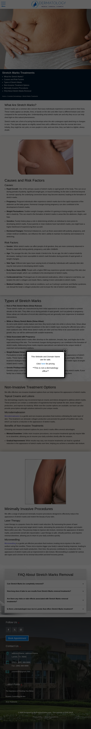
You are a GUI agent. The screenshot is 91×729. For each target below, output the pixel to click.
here (43, 364)
